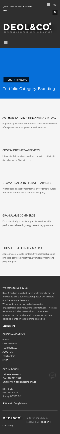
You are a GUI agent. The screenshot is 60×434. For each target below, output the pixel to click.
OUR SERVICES (9, 343)
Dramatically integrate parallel (26, 183)
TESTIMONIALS (9, 347)
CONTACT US (8, 355)
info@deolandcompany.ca (23, 381)
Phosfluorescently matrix (22, 248)
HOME (5, 339)
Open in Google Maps (16, 403)
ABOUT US (7, 351)
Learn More (8, 325)
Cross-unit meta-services (21, 150)
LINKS (5, 360)
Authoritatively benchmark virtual (29, 117)
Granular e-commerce (18, 215)
